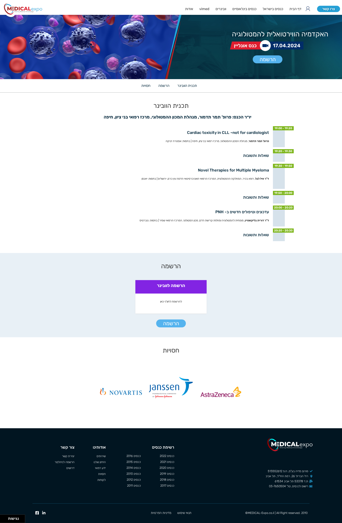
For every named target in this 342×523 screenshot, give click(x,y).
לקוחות (101, 480)
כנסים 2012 (134, 479)
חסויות (145, 85)
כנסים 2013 (133, 474)
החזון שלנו (99, 462)
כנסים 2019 (167, 474)
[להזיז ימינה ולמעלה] (5, 518)
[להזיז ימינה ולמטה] (5, 520)
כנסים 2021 (167, 462)
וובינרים (221, 9)
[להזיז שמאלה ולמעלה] (3, 518)
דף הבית (295, 9)
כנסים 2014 (133, 468)
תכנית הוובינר (187, 85)
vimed (204, 9)
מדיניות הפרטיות (161, 513)
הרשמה (268, 59)
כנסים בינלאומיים (244, 9)
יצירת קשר (68, 456)
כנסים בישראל (273, 9)
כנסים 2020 (167, 468)
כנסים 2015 (133, 462)
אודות (189, 9)
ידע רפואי (100, 468)
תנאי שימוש (184, 513)
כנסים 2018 (167, 479)
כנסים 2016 (133, 456)
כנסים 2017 (167, 485)
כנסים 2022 (167, 456)
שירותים (101, 456)
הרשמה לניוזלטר (64, 462)
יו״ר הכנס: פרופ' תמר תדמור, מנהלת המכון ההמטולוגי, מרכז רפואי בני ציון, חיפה (177, 117)
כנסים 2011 (134, 485)
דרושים (70, 468)
